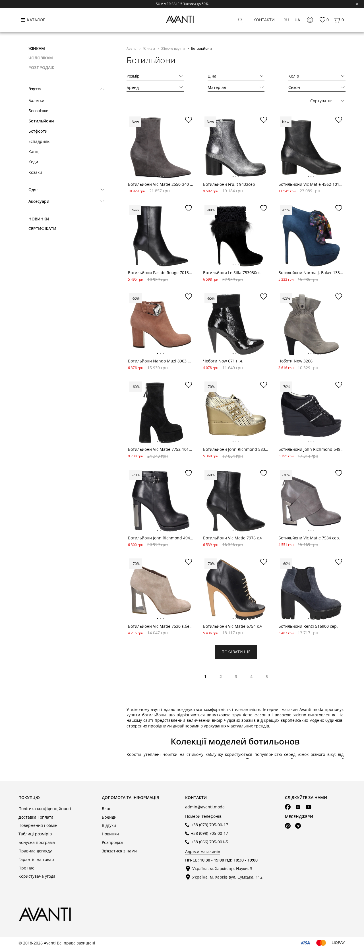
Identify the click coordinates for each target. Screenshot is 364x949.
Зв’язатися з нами (119, 851)
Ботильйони (41, 121)
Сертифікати (42, 228)
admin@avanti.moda (205, 807)
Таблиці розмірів (35, 834)
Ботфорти (37, 131)
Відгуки (109, 825)
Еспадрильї (39, 141)
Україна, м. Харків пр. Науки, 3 (222, 868)
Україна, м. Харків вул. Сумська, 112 (227, 877)
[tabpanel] (160, 147)
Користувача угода (36, 876)
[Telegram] (298, 826)
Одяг (33, 189)
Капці (34, 151)
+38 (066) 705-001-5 (209, 841)
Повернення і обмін (37, 825)
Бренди (109, 817)
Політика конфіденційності (44, 808)
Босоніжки (38, 110)
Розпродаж (112, 842)
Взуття (35, 88)
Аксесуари (38, 201)
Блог (106, 808)
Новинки (38, 219)
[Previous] (132, 152)
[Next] (188, 152)
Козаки (35, 172)
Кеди (33, 161)
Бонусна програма (36, 842)
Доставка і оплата (35, 817)
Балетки (36, 100)
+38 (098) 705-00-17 (209, 833)
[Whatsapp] (288, 826)
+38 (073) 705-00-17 (209, 824)
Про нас (26, 868)
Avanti (132, 48)
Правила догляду (35, 851)
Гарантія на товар (36, 859)
